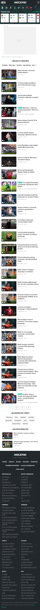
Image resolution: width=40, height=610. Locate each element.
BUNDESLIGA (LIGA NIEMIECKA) (9, 496)
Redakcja (11, 462)
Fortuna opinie (6, 577)
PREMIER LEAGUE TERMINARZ (28, 518)
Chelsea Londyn (25, 493)
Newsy (9, 57)
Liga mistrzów (27, 65)
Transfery (19, 65)
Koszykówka (18, 420)
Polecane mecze (25, 560)
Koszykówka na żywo (27, 552)
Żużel (25, 420)
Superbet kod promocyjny (28, 585)
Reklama (18, 462)
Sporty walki (9, 420)
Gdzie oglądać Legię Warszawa (10, 534)
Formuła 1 (31, 420)
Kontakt (4, 462)
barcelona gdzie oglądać (9, 508)
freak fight (31, 417)
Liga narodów (6, 501)
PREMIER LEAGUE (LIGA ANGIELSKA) (10, 488)
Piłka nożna (12, 65)
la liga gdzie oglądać (8, 510)
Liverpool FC (24, 482)
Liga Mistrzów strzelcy (8, 544)
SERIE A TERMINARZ (26, 524)
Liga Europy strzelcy (7, 546)
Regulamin (26, 462)
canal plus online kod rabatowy (8, 523)
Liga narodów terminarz (27, 532)
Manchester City (25, 496)
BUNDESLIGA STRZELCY (7, 562)
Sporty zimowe (16, 424)
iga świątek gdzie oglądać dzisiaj (9, 514)
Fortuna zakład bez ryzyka (28, 593)
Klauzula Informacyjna (28, 465)
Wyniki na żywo (5, 12)
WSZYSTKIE (36, 12)
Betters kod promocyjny (9, 596)
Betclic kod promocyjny (27, 580)
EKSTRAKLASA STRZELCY (8, 552)
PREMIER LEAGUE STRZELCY (8, 554)
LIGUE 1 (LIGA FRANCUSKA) (8, 498)
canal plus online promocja (9, 520)
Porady (23, 557)
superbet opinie (6, 580)
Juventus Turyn (25, 501)
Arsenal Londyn (25, 490)
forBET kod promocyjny (8, 582)
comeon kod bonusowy (27, 598)
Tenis (16, 417)
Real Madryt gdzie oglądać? (9, 585)
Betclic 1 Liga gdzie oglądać (9, 527)
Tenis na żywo (25, 549)
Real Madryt (24, 480)
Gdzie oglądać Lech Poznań (9, 537)
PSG (22, 498)
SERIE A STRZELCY (6, 560)
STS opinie (4, 574)
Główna (3, 57)
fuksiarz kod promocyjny (9, 590)
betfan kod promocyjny (27, 588)
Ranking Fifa (24, 554)
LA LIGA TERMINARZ (25, 521)
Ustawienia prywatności (12, 465)
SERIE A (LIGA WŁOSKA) (7, 493)
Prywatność (34, 462)
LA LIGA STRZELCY (6, 557)
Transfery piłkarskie (27, 562)
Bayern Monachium (26, 488)
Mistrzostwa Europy (26, 565)
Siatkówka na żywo (26, 544)
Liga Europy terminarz (27, 510)
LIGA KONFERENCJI (6, 482)
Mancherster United (26, 485)
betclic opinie (24, 582)
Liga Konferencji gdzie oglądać (8, 531)
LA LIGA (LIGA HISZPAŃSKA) (8, 490)
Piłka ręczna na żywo (27, 546)
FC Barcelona (24, 477)
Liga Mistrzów (6, 477)
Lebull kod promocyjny (27, 596)
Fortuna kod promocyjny (28, 577)
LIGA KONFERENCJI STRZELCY (9, 549)
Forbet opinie (5, 588)
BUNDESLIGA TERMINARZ (27, 526)
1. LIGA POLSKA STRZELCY (8, 568)
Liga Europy (5, 480)
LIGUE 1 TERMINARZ (25, 529)
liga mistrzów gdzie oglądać (29, 568)
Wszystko (5, 65)
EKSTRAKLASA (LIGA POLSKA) (9, 485)
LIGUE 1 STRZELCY (6, 565)
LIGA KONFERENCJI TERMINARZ (28, 513)
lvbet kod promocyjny (27, 590)
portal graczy (20, 469)
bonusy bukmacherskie (8, 598)
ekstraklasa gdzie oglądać (9, 517)
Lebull (3, 593)
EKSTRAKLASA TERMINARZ (27, 516)
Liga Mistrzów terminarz (28, 508)
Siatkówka (23, 417)
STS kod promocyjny (26, 574)
